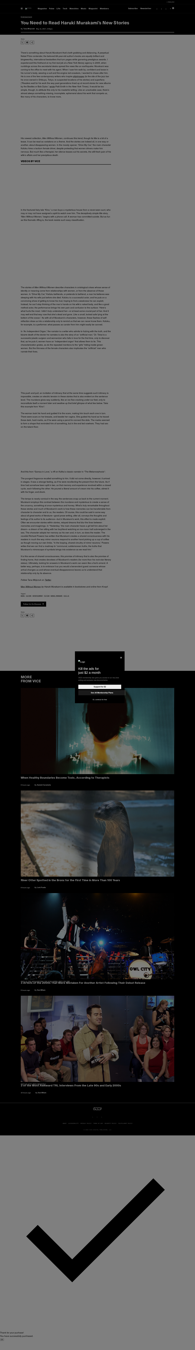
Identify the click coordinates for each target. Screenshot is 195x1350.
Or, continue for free (100, 699)
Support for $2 (100, 687)
